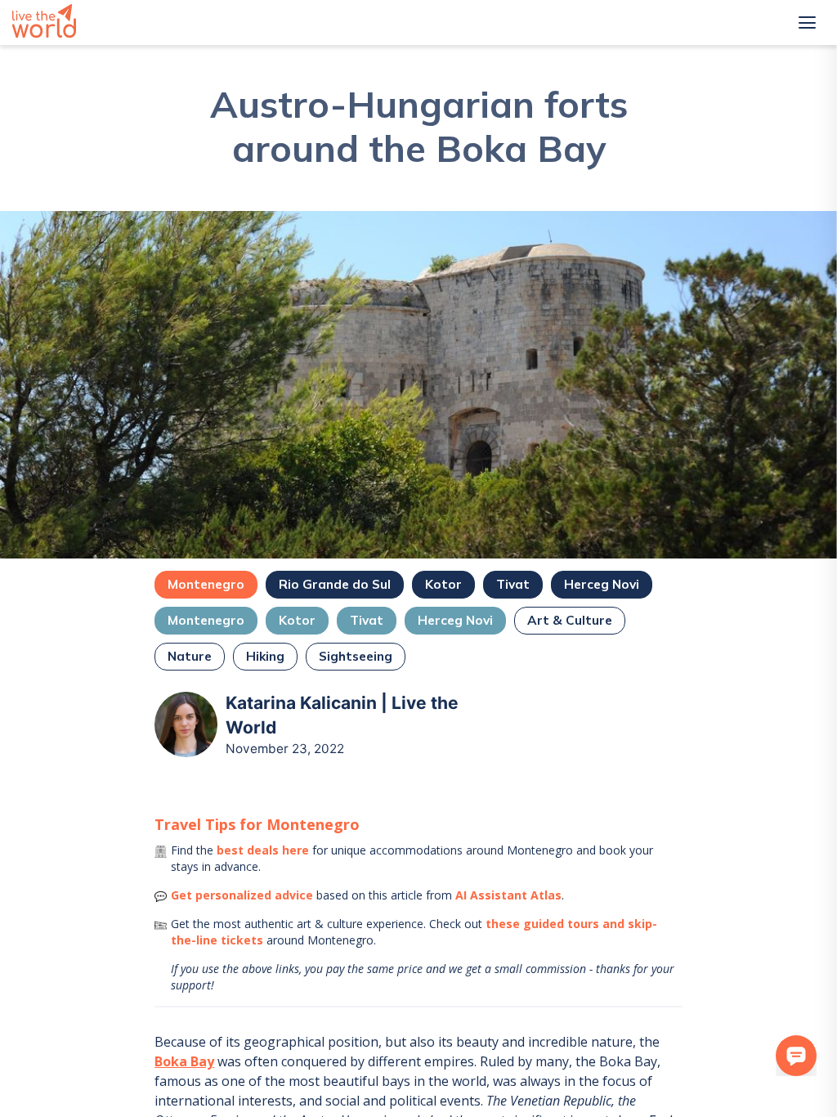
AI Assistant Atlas (508, 895)
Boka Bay (184, 1061)
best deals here (263, 850)
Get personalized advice (242, 895)
